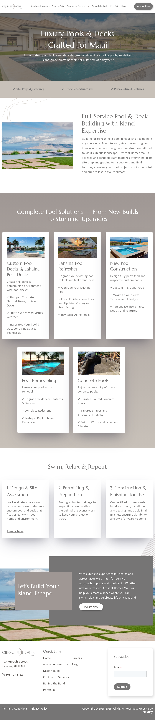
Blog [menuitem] (123, 6)
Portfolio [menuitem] (114, 6)
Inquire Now (143, 6)
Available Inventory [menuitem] (40, 6)
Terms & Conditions (15, 708)
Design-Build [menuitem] (58, 6)
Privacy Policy (39, 708)
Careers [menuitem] (77, 658)
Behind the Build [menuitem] (100, 6)
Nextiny (148, 712)
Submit (122, 687)
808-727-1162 (14, 674)
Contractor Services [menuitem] (76, 6)
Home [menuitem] (47, 658)
